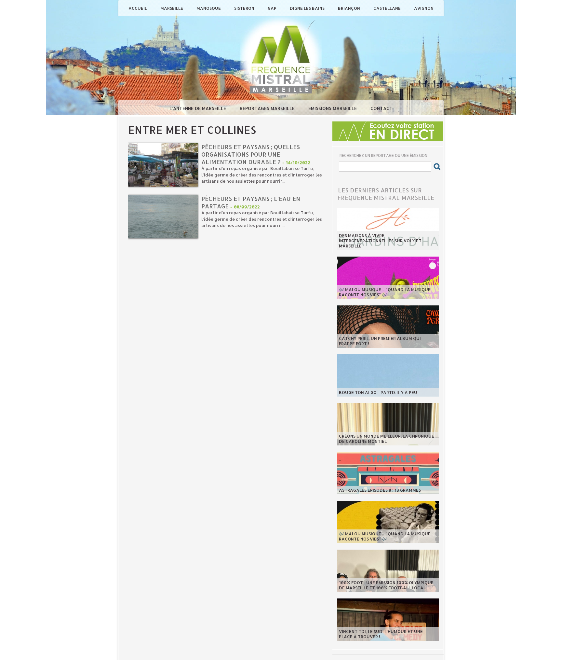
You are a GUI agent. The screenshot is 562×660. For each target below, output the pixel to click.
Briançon (349, 8)
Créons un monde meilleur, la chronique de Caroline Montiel (386, 438)
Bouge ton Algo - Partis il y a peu (378, 392)
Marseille (172, 8)
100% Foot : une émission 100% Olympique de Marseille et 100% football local (386, 585)
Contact (381, 108)
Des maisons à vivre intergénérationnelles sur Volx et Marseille (380, 240)
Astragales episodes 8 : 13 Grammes (380, 490)
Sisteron (244, 8)
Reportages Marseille (268, 108)
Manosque (209, 8)
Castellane (387, 8)
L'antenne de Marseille (198, 108)
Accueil (138, 8)
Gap (272, 8)
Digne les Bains (308, 8)
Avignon (424, 8)
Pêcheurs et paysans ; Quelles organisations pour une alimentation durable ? (250, 154)
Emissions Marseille (333, 108)
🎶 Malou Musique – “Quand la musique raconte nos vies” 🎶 (385, 292)
